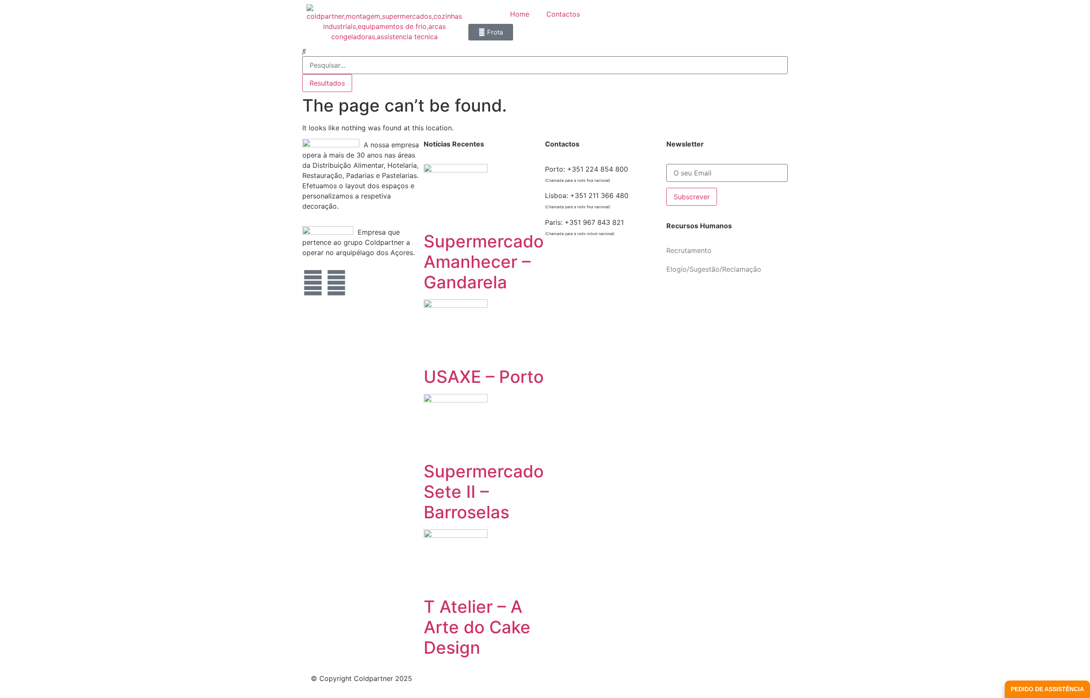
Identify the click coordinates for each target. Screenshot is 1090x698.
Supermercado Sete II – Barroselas (484, 492)
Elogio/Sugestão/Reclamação (713, 269)
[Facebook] (313, 282)
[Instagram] (336, 282)
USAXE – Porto (484, 376)
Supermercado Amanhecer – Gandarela (484, 262)
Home (519, 14)
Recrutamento (688, 250)
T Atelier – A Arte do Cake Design (477, 627)
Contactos (563, 14)
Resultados (327, 83)
